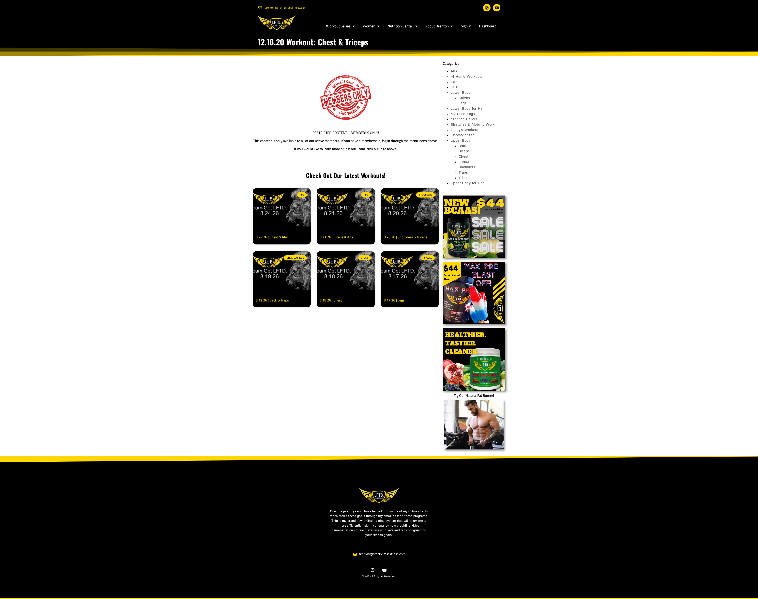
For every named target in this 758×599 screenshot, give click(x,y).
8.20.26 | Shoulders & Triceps (405, 237)
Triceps (465, 178)
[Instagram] (487, 7)
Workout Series (338, 26)
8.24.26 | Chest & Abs (272, 237)
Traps (463, 172)
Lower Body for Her (467, 108)
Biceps (464, 151)
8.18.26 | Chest (331, 300)
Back (463, 146)
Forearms (466, 162)
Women (369, 26)
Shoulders (467, 167)
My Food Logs (463, 114)
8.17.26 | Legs (394, 300)
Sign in (466, 26)
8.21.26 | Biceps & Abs (336, 237)
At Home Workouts (466, 77)
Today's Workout (464, 130)
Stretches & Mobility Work (472, 124)
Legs (463, 103)
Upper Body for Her (467, 183)
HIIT (454, 87)
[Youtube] (496, 7)
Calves (464, 98)
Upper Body (461, 140)
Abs (454, 71)
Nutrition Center (400, 26)
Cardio (456, 82)
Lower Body (461, 93)
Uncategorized (463, 135)
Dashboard (487, 26)
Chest (463, 156)
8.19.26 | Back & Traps (272, 300)
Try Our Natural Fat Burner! (474, 395)
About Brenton (437, 26)
